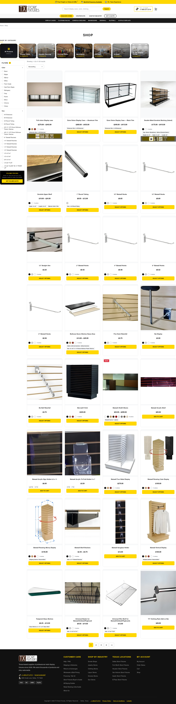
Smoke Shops (92, 661)
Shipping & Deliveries (70, 665)
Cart (138, 669)
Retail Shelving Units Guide (72, 687)
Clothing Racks (64, 20)
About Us (66, 691)
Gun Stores (91, 680)
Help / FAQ (67, 661)
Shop (138, 672)
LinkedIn (129, 701)
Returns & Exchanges (71, 669)
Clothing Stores (93, 669)
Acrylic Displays (124, 20)
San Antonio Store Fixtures (121, 672)
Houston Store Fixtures (119, 669)
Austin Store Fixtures (119, 676)
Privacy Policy (106, 701)
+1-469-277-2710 (27, 675)
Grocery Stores (93, 676)
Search (106, 9)
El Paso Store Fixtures (119, 680)
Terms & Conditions (119, 701)
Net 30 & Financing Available (93, 2)
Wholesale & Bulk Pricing (72, 672)
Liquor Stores (92, 672)
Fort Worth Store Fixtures (120, 665)
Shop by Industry (95, 16)
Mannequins (92, 20)
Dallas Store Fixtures (119, 661)
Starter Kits (80, 16)
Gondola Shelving (79, 20)
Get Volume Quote (12, 181)
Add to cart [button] (158, 416)
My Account (140, 661)
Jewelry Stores (92, 665)
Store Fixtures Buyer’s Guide (73, 680)
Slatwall (112, 20)
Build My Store (66, 16)
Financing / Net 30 (69, 676)
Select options (82, 132)
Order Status (141, 665)
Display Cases (50, 20)
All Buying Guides (69, 683)
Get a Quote (110, 16)
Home (1, 25)
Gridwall (103, 20)
